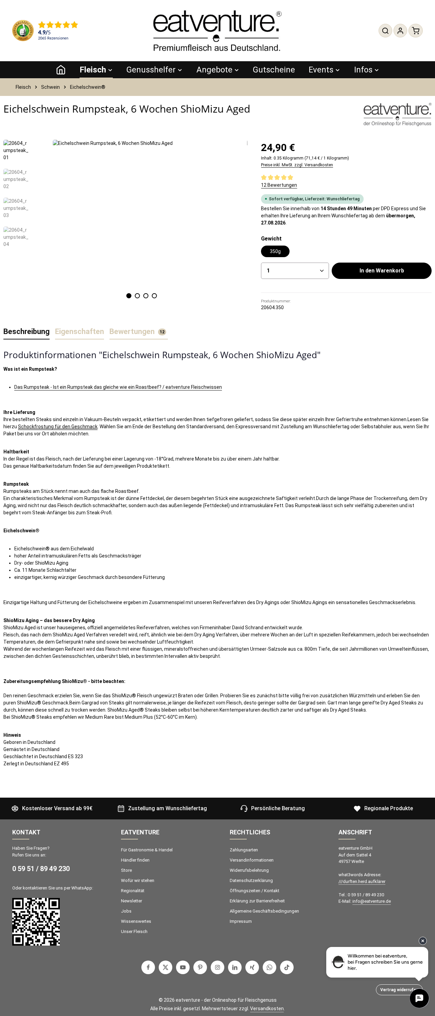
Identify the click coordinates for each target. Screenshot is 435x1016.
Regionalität (132, 890)
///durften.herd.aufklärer (361, 881)
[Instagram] (217, 967)
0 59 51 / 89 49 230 (41, 869)
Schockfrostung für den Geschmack (58, 426)
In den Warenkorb (382, 270)
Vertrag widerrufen (399, 989)
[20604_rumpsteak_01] (141, 213)
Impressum (241, 921)
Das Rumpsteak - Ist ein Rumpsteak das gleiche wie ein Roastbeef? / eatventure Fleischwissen (118, 387)
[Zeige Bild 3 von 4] (145, 295)
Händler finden (135, 860)
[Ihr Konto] (400, 30)
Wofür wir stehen (137, 880)
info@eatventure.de (371, 901)
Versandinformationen (252, 860)
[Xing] (252, 967)
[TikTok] (287, 967)
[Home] (61, 69)
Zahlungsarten (244, 849)
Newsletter (131, 900)
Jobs (126, 911)
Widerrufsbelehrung (249, 870)
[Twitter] (165, 967)
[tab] (26, 331)
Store (126, 870)
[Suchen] (385, 30)
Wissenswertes (136, 921)
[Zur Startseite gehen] (217, 30)
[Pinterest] (200, 967)
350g (275, 251)
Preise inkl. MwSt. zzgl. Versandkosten (297, 165)
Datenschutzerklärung (251, 880)
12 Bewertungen (279, 185)
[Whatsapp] (269, 967)
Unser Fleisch (134, 931)
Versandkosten (267, 1008)
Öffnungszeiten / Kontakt (254, 890)
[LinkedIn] (235, 967)
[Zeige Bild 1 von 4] (128, 295)
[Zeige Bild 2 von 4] (137, 295)
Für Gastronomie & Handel (147, 849)
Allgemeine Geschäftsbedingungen (264, 911)
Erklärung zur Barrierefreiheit (257, 900)
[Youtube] (183, 967)
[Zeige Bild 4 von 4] (154, 295)
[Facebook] (148, 967)
